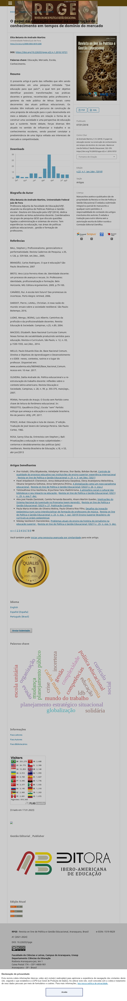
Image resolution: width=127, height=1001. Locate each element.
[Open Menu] (10, 3)
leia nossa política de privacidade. (93, 983)
